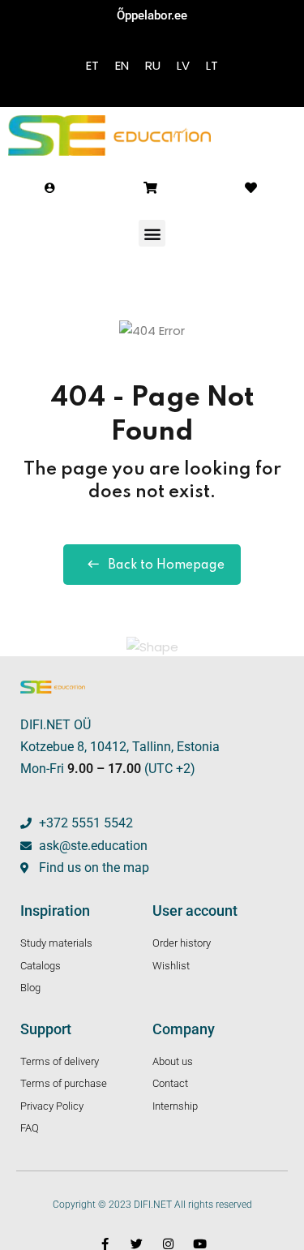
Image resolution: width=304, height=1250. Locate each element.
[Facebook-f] (105, 1244)
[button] (152, 233)
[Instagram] (168, 1244)
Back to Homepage (166, 565)
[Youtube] (200, 1244)
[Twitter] (137, 1244)
